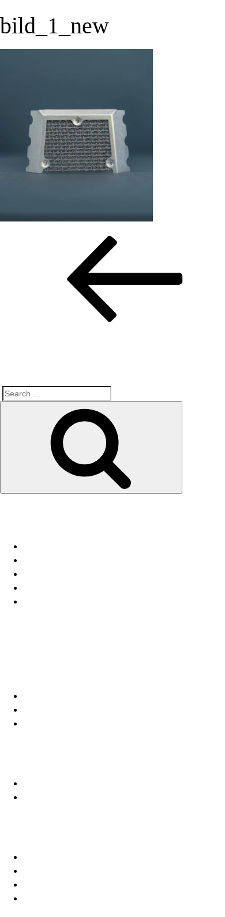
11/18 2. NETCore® (63, 588)
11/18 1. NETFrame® (66, 601)
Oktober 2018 (50, 710)
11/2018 (39, 783)
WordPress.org (53, 898)
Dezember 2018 (56, 696)
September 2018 (57, 723)
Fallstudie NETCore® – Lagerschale (97, 546)
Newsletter (45, 797)
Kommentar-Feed (59, 884)
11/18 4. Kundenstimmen (74, 560)
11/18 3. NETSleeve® (67, 574)
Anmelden (44, 857)
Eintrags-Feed (52, 871)
